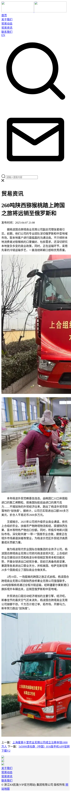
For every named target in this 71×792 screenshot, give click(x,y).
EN (3, 35)
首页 (4, 15)
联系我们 (6, 31)
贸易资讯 (6, 27)
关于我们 (6, 19)
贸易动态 (6, 23)
